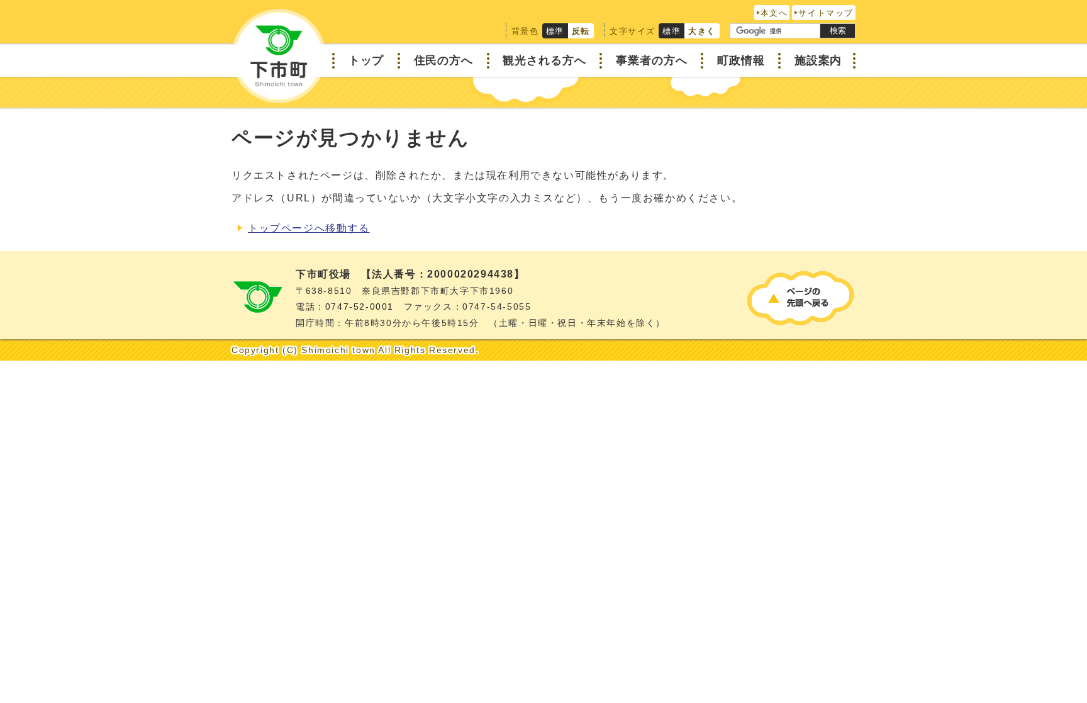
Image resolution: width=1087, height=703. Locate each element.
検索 (838, 30)
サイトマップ (826, 13)
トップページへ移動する (309, 228)
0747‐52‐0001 (359, 307)
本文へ (774, 13)
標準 (555, 31)
